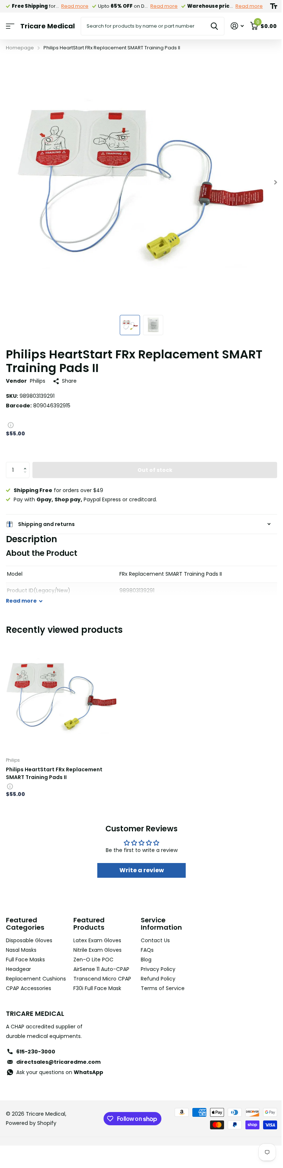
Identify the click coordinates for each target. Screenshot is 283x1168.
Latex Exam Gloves (96, 940)
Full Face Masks (25, 959)
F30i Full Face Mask (96, 988)
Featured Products (87, 923)
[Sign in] (237, 26)
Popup (11, 424)
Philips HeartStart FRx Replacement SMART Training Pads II (54, 773)
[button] (26, 464)
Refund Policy (155, 978)
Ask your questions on (59, 1081)
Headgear (18, 969)
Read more (74, 6)
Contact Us (152, 940)
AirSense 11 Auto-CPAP (100, 969)
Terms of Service (160, 988)
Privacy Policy (155, 969)
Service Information (158, 923)
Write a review (138, 870)
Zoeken (214, 26)
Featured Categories (25, 923)
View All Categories (10, 26)
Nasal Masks (21, 950)
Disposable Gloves (29, 940)
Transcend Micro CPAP (101, 978)
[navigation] (130, 325)
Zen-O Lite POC (92, 959)
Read (21, 600)
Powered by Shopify (31, 1132)
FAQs (144, 950)
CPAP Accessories (28, 997)
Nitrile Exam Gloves (96, 950)
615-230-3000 (35, 1061)
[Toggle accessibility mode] (273, 6)
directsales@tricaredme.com (58, 1071)
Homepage (20, 47)
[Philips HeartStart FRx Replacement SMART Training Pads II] (62, 695)
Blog (143, 959)
